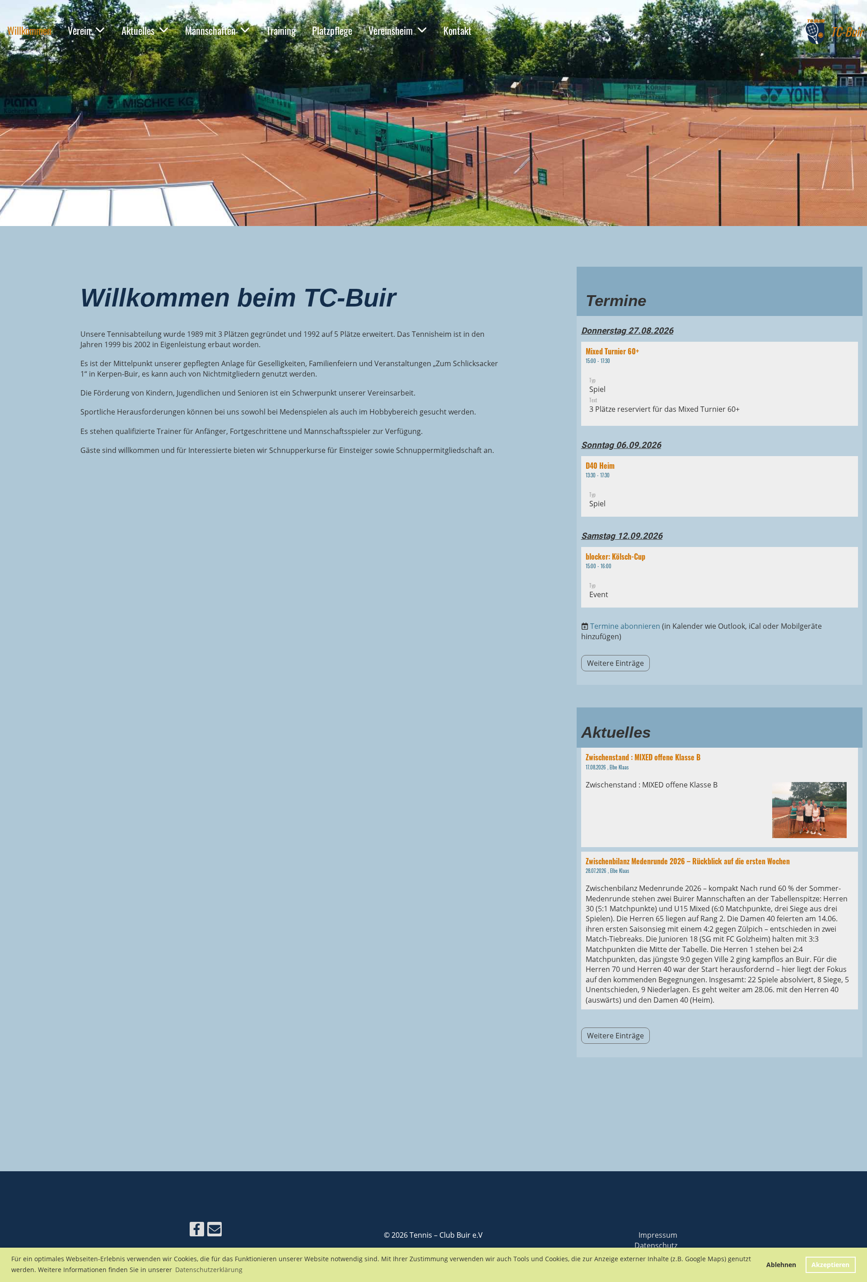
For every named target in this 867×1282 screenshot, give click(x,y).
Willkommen (29, 30)
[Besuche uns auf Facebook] (197, 1230)
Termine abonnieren (625, 626)
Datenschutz (655, 1245)
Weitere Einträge (615, 663)
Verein (79, 30)
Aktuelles (137, 30)
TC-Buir (846, 32)
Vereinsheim (390, 30)
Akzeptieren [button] (830, 1264)
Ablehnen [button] (781, 1264)
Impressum (658, 1235)
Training (281, 30)
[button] (719, 384)
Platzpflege (332, 30)
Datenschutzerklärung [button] (208, 1269)
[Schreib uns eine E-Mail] (214, 1230)
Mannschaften (210, 30)
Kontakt (457, 30)
